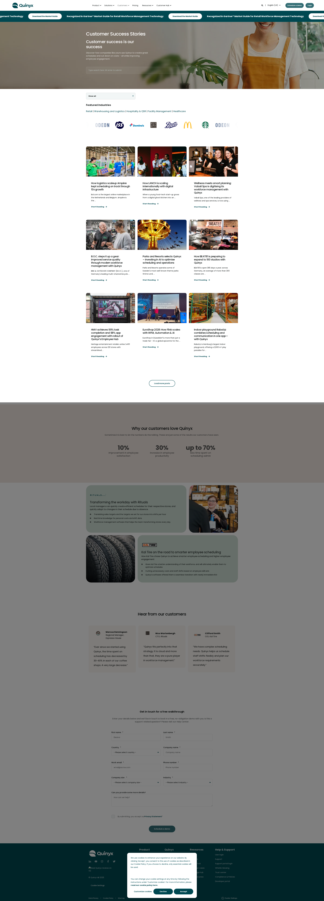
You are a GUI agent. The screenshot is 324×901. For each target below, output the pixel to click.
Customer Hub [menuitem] (162, 5)
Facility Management (159, 111)
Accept (183, 891)
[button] (162, 383)
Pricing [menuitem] (135, 5)
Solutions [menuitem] (108, 5)
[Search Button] (197, 70)
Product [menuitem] (95, 5)
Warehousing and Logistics (109, 111)
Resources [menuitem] (146, 5)
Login (310, 5)
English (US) (273, 5)
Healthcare (179, 111)
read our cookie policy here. (144, 885)
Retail (89, 111)
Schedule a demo (294, 5)
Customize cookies (143, 891)
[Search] (262, 5)
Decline (163, 891)
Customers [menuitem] (122, 5)
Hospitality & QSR (136, 111)
